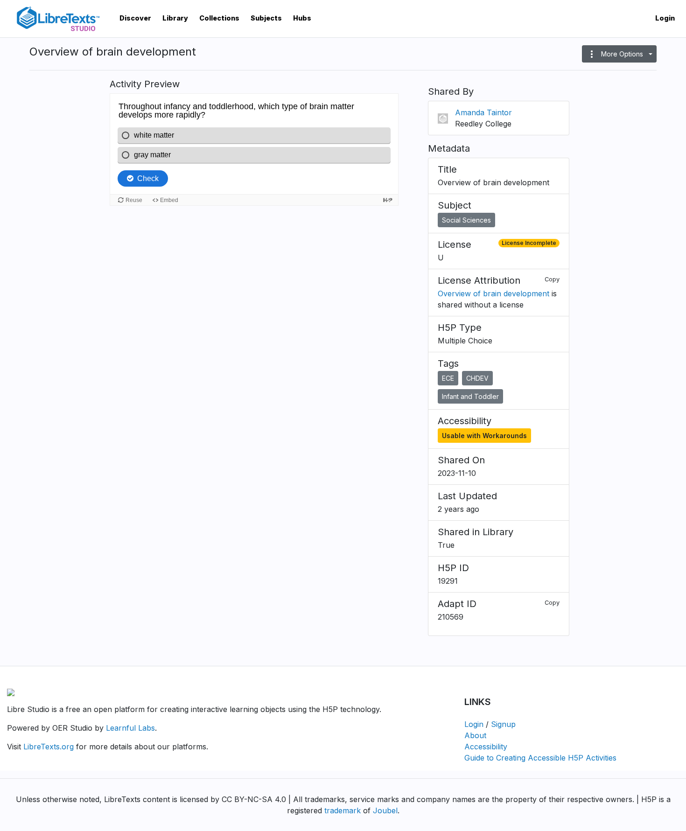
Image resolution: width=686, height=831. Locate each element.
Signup (503, 724)
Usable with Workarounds (484, 436)
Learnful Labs (130, 728)
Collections (219, 18)
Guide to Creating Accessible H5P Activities (540, 757)
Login (665, 18)
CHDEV (477, 378)
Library (175, 18)
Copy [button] (552, 279)
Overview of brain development (493, 293)
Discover (135, 18)
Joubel (385, 810)
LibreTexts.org (48, 746)
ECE (448, 378)
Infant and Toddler (470, 396)
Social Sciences (466, 220)
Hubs (302, 18)
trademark (342, 810)
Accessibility (485, 746)
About (475, 735)
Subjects (266, 18)
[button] (619, 54)
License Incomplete (529, 242)
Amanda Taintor (483, 112)
